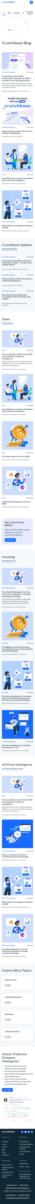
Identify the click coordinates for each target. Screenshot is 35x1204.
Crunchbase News (25, 1174)
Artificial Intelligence (9, 221)
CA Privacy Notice (23, 1195)
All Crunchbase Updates (9, 249)
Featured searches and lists (8, 1168)
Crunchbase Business (26, 1144)
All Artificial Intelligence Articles (12, 768)
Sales (9, 13)
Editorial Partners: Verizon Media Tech (17, 1188)
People (21, 1166)
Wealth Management (8, 588)
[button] (31, 2)
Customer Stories (24, 1151)
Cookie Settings (10, 1195)
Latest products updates (7, 1176)
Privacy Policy (24, 1185)
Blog (3, 1149)
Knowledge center (8, 1172)
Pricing (21, 1154)
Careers (4, 1144)
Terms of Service (12, 1185)
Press (3, 1152)
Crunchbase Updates (30, 13)
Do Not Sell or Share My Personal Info (17, 1198)
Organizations (23, 1163)
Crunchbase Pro (24, 1141)
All (4, 13)
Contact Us (5, 1155)
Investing (17, 13)
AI (23, 13)
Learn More (10, 540)
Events (27, 1166)
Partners (4, 1147)
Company (5, 1141)
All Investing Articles (8, 560)
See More (8, 985)
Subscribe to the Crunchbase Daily (24, 1177)
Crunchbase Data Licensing (24, 1148)
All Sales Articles (7, 323)
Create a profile (7, 1165)
